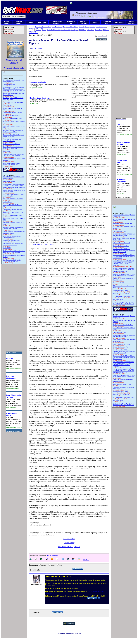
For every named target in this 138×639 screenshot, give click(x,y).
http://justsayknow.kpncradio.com (41, 244)
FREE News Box (71, 22)
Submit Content (7, 22)
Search (95, 22)
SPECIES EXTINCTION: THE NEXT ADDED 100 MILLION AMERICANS (123, 302)
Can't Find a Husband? (9, 84)
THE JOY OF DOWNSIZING (121, 293)
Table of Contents (19, 22)
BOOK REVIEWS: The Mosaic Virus (123, 296)
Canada (44, 30)
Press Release (39, 28)
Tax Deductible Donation (56, 22)
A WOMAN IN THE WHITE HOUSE (13, 115)
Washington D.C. (33, 31)
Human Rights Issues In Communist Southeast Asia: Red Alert (13, 131)
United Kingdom (59, 30)
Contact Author (69, 539)
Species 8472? (7, 151)
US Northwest (98, 30)
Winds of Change (7, 105)
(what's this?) (52, 555)
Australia (38, 30)
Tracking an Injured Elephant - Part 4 (123, 223)
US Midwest (82, 30)
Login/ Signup (119, 22)
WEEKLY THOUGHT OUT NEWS (12, 118)
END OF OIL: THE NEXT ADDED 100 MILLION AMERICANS (124, 234)
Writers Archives (131, 22)
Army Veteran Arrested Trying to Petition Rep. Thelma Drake (11, 163)
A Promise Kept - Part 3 (119, 231)
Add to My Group (33, 33)
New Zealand (50, 30)
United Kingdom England (71, 30)
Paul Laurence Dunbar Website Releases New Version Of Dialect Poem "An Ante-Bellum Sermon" (124, 256)
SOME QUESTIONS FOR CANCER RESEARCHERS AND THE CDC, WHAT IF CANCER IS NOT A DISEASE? (123, 263)
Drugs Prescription (57, 27)
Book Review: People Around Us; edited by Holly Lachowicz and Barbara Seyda (124, 274)
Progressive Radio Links (14, 68)
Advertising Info (107, 22)
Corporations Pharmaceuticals (43, 27)
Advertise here (8, 29)
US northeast (90, 30)
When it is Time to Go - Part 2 (121, 243)
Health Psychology (84, 27)
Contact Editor (69, 543)
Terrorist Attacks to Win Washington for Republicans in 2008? (13, 135)
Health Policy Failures (72, 27)
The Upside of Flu (118, 299)
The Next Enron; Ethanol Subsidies (12, 112)
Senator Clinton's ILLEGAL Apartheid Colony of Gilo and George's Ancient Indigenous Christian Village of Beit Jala (14, 89)
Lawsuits (92, 27)
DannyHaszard (52, 596)
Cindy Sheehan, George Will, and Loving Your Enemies (12, 140)
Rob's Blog (42, 22)
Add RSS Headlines (83, 22)
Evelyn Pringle (36, 48)
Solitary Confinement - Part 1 (121, 246)
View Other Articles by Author (69, 547)
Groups (30, 22)
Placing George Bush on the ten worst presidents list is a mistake (13, 147)
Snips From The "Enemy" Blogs (122, 283)
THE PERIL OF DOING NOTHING (13, 102)
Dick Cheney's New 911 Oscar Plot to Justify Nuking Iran (13, 98)
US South (106, 30)
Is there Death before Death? (120, 290)
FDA (64, 27)
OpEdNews (32, 28)
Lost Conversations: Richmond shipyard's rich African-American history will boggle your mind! (124, 250)
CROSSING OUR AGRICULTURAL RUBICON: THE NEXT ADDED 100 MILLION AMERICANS (123, 269)
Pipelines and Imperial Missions (11, 144)
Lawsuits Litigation (101, 27)
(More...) (86, 560)
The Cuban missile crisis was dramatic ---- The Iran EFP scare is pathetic (14, 154)
